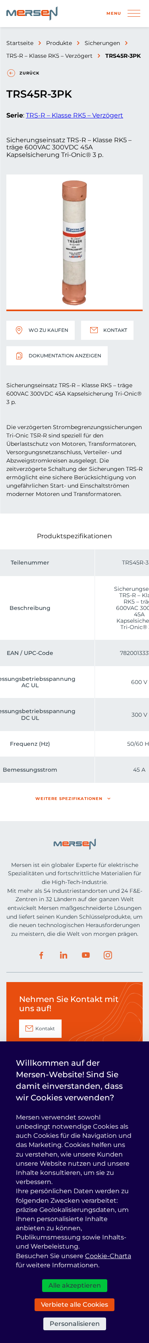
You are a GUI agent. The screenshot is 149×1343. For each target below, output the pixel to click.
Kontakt (115, 330)
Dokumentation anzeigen (65, 356)
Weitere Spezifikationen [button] (69, 798)
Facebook (41, 955)
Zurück (29, 73)
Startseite (19, 43)
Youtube (86, 955)
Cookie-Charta (108, 1256)
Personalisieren (75, 1323)
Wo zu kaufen (48, 330)
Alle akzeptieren (74, 1285)
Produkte (59, 43)
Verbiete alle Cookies (74, 1304)
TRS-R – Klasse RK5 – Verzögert (49, 56)
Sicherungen (102, 43)
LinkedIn (64, 955)
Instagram (108, 955)
